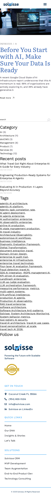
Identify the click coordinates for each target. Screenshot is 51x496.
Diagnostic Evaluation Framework (20, 244)
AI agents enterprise (12, 216)
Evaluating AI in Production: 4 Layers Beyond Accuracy (21, 188)
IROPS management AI (36, 272)
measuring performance (14, 288)
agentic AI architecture (13, 203)
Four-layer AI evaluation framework (21, 266)
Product (4, 146)
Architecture (7, 135)
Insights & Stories (15, 435)
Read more (5, 98)
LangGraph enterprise (13, 279)
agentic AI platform (11, 206)
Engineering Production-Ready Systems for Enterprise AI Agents (25, 177)
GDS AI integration (11, 272)
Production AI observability (16, 301)
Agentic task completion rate (17, 209)
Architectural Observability (16, 234)
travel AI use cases (38, 323)
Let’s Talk (10, 440)
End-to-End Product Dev (19, 473)
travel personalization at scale (18, 326)
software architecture (13, 307)
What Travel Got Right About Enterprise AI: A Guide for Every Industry (25, 165)
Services (4, 150)
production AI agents (12, 297)
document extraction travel (16, 250)
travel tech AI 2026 (11, 329)
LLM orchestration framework (18, 285)
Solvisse (5, 313)
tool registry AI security (13, 319)
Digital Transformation (13, 247)
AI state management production (20, 228)
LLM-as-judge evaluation (15, 282)
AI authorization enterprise (16, 219)
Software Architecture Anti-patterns (21, 310)
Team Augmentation (16, 468)
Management (7, 142)
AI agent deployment (12, 212)
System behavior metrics (15, 316)
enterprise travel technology (17, 263)
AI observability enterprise (16, 222)
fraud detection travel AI (14, 269)
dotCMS (4, 139)
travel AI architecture (12, 323)
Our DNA (10, 430)
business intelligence (12, 241)
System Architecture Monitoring (30, 313)
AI (16, 43)
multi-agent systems (12, 291)
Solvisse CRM (12, 458)
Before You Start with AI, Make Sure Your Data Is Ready (25, 59)
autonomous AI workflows (15, 238)
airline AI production (12, 225)
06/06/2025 (6, 43)
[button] (45, 4)
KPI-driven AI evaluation (14, 275)
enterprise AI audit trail (14, 257)
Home (8, 425)
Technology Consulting (18, 478)
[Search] (48, 120)
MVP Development (15, 463)
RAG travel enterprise (13, 304)
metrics (34, 288)
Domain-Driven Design (13, 253)
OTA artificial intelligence (15, 294)
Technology (6, 153)
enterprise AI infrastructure (16, 260)
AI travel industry (10, 231)
